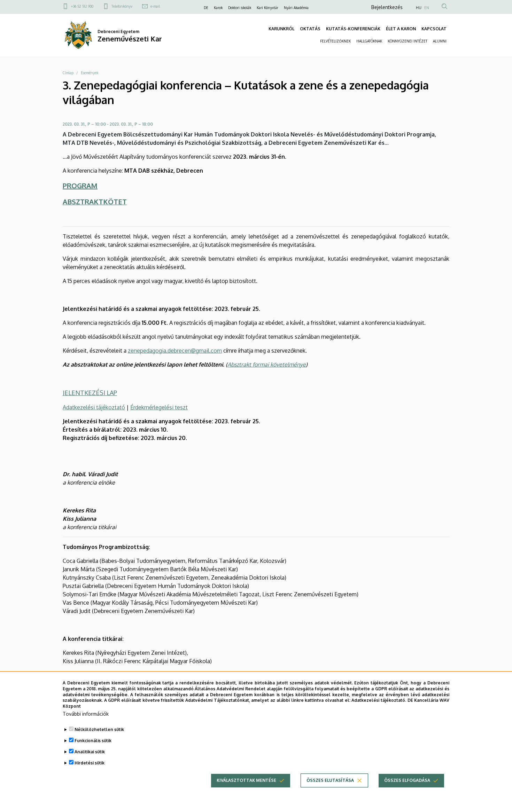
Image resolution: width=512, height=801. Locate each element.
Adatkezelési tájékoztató (94, 407)
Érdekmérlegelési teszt (159, 407)
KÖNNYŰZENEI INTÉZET (407, 41)
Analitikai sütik (90, 751)
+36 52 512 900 (82, 6)
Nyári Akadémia (296, 8)
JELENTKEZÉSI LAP (90, 392)
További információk (86, 714)
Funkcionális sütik (93, 740)
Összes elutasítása (330, 780)
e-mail (155, 6)
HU (418, 8)
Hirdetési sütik (89, 762)
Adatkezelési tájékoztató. (378, 700)
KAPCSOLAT (434, 28)
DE (206, 8)
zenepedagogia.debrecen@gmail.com (175, 350)
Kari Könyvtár (267, 8)
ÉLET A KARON (401, 28)
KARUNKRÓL (281, 28)
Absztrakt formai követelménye (266, 364)
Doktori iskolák (239, 8)
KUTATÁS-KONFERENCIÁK (353, 28)
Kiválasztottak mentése (246, 780)
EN (426, 8)
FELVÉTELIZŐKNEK (335, 41)
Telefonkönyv (121, 6)
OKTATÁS (310, 28)
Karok (218, 8)
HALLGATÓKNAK (369, 41)
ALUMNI (440, 41)
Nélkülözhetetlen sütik (99, 729)
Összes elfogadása (407, 780)
